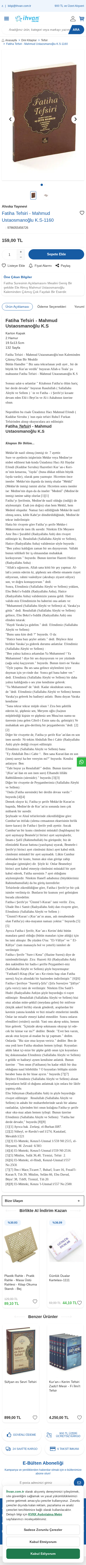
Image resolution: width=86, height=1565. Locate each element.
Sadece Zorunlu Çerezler (43, 1530)
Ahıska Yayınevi (14, 206)
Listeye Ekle (16, 265)
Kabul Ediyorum (43, 1553)
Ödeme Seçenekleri (51, 306)
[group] (43, 114)
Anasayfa (11, 40)
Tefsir (44, 40)
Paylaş (65, 265)
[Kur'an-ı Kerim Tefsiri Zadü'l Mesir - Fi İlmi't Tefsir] (65, 1351)
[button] (42, 185)
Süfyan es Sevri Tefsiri (20, 1382)
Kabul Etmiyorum (43, 1542)
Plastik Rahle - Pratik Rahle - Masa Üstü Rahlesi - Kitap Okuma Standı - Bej (20, 1282)
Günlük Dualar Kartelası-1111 (59, 1278)
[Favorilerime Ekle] (35, 1301)
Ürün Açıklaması (17, 306)
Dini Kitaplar (29, 40)
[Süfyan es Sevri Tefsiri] (21, 1351)
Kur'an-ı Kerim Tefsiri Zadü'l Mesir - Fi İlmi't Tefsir (64, 1386)
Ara (76, 29)
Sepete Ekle (56, 254)
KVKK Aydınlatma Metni (45, 1514)
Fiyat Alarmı (43, 265)
